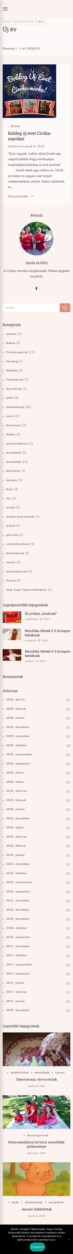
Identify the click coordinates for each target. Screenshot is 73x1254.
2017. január (15, 1001)
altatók (11, 334)
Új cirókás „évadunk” (41, 613)
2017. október (16, 955)
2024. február (16, 845)
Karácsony (13, 425)
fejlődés (12, 370)
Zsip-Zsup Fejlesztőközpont (26, 590)
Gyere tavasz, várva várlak (36, 1079)
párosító (12, 535)
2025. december (18, 727)
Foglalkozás (15, 379)
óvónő (10, 525)
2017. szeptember (19, 964)
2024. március (16, 836)
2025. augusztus (18, 763)
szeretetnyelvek (17, 544)
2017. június (15, 983)
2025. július (15, 772)
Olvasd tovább (18, 196)
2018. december (18, 919)
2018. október (16, 928)
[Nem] (68, 1242)
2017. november (18, 946)
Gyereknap (14, 389)
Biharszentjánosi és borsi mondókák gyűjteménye (36, 1144)
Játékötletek (15, 407)
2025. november (18, 736)
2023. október (16, 873)
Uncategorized (16, 571)
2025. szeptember (19, 754)
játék (9, 398)
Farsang (12, 361)
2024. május (15, 827)
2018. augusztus (18, 937)
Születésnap (15, 553)
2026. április (15, 699)
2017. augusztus (18, 973)
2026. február (16, 709)
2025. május (15, 782)
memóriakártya (17, 443)
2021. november (18, 900)
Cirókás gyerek (17, 352)
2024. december (18, 818)
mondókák (13, 452)
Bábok (10, 343)
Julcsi (10, 416)
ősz (8, 498)
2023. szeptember (19, 882)
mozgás (11, 480)
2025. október (16, 745)
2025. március (16, 791)
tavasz (11, 562)
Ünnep (15, 126)
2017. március (16, 992)
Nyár (9, 489)
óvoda (10, 507)
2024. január (15, 855)
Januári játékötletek (36, 1209)
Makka (10, 434)
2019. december (18, 910)
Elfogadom (37, 1246)
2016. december (18, 1010)
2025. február (16, 800)
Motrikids (13, 471)
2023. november (18, 864)
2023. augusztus (18, 891)
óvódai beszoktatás (20, 516)
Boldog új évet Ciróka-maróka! (30, 136)
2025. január (15, 809)
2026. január (15, 718)
